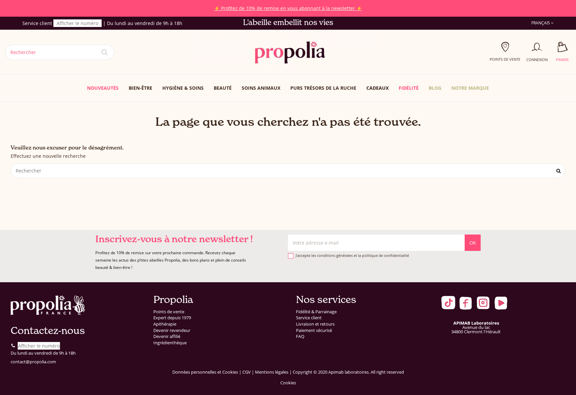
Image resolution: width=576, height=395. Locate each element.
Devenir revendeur (171, 330)
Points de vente (168, 312)
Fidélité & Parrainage (316, 312)
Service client (309, 318)
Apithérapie (164, 324)
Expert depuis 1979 (172, 318)
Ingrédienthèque (170, 343)
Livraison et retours (315, 324)
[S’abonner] (473, 243)
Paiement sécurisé (314, 330)
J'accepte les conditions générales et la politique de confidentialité (352, 255)
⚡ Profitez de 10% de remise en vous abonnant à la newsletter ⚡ (121, 8)
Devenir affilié (166, 336)
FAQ (300, 336)
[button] (470, 88)
